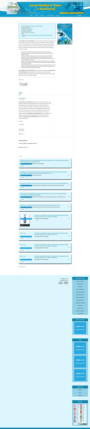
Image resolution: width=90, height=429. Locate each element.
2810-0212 (29, 31)
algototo (20, 93)
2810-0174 (30, 29)
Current (36, 15)
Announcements (50, 15)
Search (80, 15)
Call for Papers (22, 98)
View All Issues (22, 266)
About (57, 15)
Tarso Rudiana (31, 32)
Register (77, 0)
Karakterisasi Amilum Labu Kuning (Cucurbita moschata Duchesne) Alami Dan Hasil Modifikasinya (44, 183)
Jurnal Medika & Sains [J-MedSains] (35, 26)
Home (31, 15)
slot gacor (21, 92)
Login (82, 0)
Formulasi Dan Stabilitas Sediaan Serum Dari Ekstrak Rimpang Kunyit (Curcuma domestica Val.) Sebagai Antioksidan (51, 216)
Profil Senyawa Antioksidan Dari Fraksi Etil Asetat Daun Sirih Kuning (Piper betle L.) (40, 205)
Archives (42, 15)
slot (19, 94)
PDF (23, 166)
